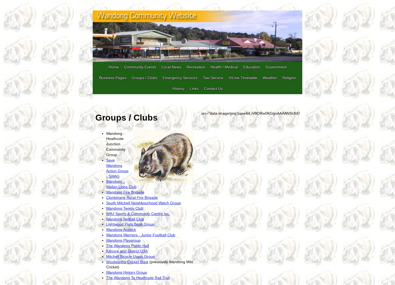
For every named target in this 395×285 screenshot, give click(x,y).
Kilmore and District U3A (127, 251)
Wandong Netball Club (125, 219)
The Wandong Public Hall (127, 246)
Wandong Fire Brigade (125, 192)
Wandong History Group (126, 272)
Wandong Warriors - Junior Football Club (140, 235)
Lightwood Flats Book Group (130, 224)
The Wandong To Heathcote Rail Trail (138, 278)
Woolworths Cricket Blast (127, 262)
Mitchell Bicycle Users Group (130, 256)
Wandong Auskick (121, 229)
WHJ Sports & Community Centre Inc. (138, 214)
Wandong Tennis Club (124, 208)
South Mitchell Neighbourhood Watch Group (143, 203)
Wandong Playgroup (123, 240)
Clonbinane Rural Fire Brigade (132, 197)
